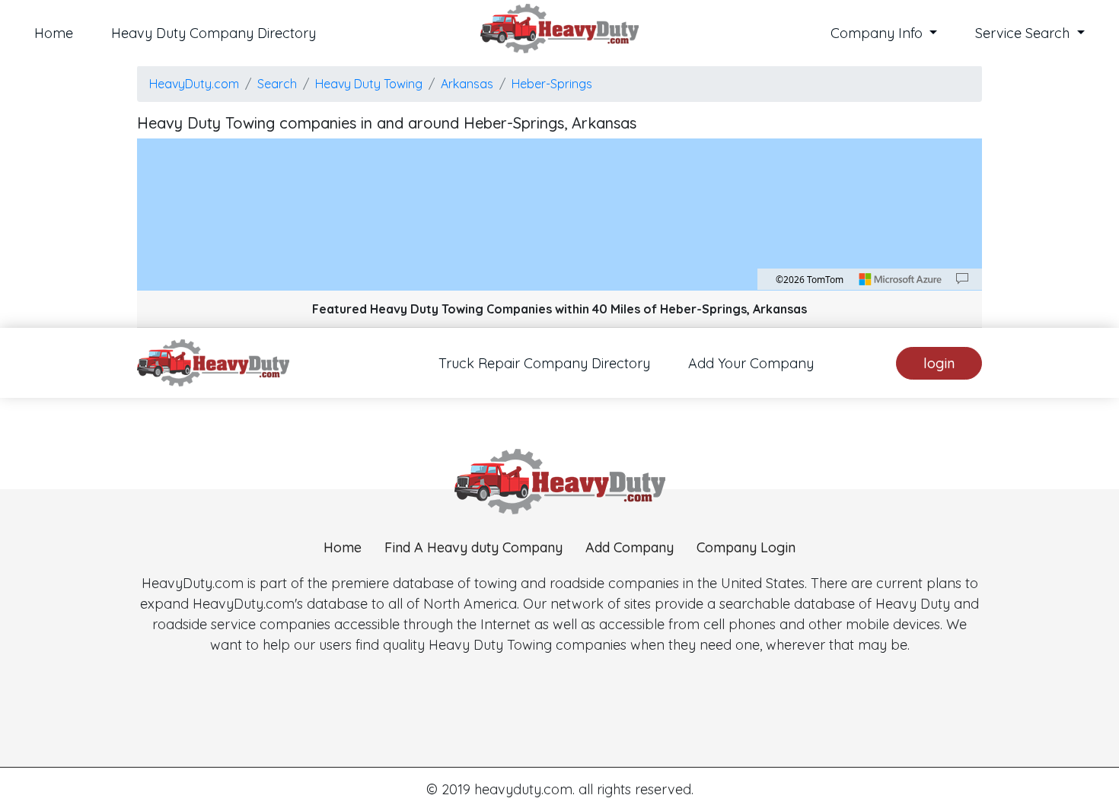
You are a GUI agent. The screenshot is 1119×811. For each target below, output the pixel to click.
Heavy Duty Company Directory (213, 33)
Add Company (629, 547)
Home (53, 33)
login (939, 363)
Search (277, 83)
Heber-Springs (552, 83)
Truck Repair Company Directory (544, 363)
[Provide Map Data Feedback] (962, 279)
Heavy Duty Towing (368, 83)
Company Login (746, 547)
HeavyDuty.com (194, 83)
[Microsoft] (900, 279)
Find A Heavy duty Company (473, 547)
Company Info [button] (878, 33)
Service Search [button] (1024, 33)
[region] (559, 214)
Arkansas (467, 83)
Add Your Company (751, 363)
